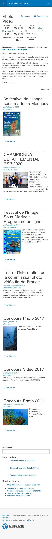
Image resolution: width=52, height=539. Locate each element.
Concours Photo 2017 (24, 318)
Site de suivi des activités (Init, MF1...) (24, 468)
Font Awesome (7, 520)
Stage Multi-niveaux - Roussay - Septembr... (24, 485)
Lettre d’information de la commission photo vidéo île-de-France (24, 276)
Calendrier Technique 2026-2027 (22, 460)
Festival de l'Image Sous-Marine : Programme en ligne (22, 216)
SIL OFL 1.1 (29, 520)
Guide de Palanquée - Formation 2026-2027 (24, 491)
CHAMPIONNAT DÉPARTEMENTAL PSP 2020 (21, 158)
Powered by (13, 526)
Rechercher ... (8, 447)
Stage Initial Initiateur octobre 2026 (20, 488)
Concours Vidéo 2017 (24, 369)
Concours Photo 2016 (24, 401)
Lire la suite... (11, 141)
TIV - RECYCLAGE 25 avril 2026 (19, 493)
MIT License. (6, 517)
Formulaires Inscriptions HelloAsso (23, 475)
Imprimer (26, 16)
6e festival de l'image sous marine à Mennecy (26, 101)
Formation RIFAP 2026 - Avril (18, 495)
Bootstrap (5, 515)
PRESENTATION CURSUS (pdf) (14, 49)
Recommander (42, 16)
